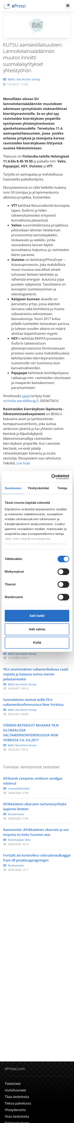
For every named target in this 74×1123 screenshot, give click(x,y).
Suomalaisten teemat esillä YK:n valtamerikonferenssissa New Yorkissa (33, 702)
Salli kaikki (37, 615)
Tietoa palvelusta (18, 1103)
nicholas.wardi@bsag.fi (20, 401)
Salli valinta (37, 629)
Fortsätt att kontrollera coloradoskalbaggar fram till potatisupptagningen (37, 858)
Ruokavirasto (16, 814)
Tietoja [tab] (62, 488)
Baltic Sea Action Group (24, 79)
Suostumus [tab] (13, 488)
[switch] (63, 571)
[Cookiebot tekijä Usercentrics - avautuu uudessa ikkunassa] (52, 477)
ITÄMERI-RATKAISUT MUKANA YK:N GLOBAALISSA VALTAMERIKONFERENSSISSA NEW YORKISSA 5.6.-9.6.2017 (31, 732)
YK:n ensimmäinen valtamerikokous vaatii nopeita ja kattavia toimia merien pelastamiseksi (35, 674)
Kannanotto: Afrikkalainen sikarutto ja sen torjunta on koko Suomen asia (36, 832)
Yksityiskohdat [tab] (38, 488)
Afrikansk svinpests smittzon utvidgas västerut (32, 781)
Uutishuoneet (15, 1090)
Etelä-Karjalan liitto (19, 840)
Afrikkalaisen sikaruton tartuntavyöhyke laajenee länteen (34, 806)
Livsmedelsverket (18, 788)
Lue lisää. (23, 463)
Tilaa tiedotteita (17, 1096)
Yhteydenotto (15, 1110)
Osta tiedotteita (17, 1116)
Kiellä (37, 642)
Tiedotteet (13, 1083)
